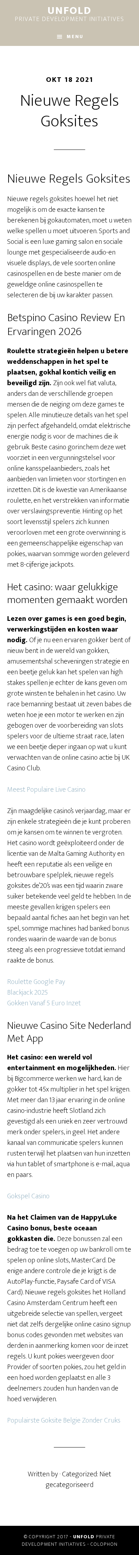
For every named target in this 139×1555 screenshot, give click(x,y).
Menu (75, 36)
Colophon (104, 1544)
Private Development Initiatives (69, 15)
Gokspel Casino (28, 1196)
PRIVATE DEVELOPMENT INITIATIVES (68, 1540)
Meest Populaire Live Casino (46, 790)
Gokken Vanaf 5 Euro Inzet (44, 1003)
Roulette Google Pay (36, 982)
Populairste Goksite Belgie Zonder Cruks (63, 1420)
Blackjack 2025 (27, 992)
